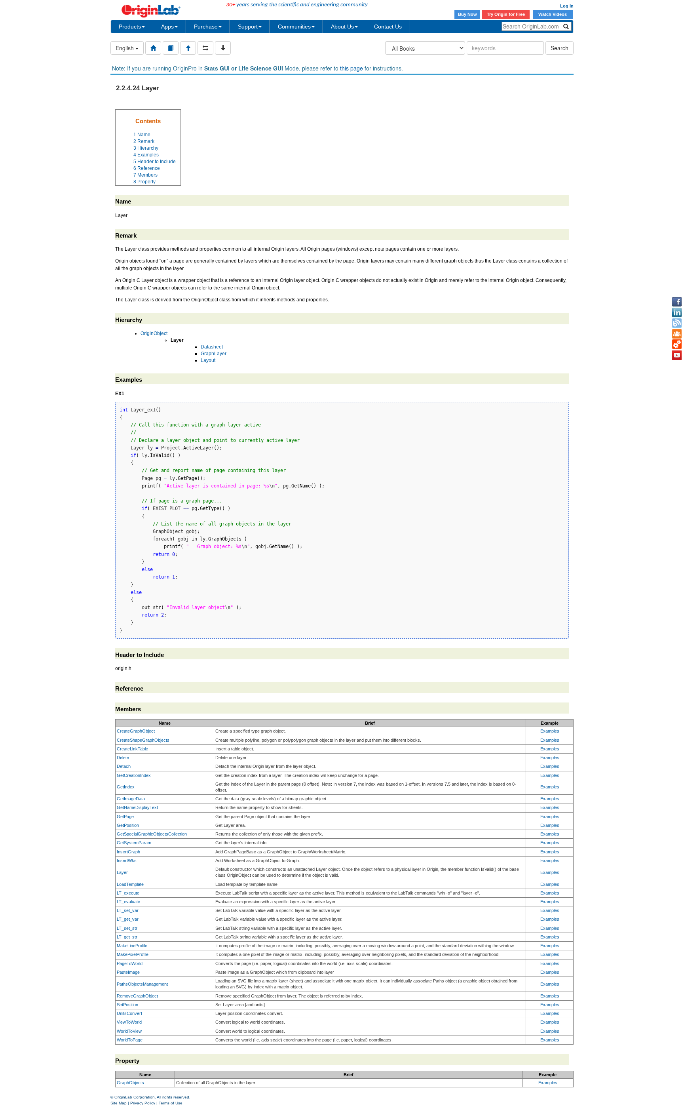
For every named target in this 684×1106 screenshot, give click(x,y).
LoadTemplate (130, 884)
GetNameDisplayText (137, 807)
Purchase (206, 26)
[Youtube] (677, 355)
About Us (342, 26)
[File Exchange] (677, 344)
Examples (549, 731)
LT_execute (128, 893)
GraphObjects (130, 1082)
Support (248, 26)
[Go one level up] (188, 48)
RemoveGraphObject (137, 996)
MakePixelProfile (132, 954)
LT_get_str (127, 937)
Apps (167, 26)
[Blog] (677, 323)
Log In (567, 6)
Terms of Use (170, 1103)
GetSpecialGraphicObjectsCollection (152, 834)
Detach (124, 766)
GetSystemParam (134, 842)
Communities (294, 26)
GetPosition (128, 825)
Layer (122, 872)
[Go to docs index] (153, 48)
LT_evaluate (128, 901)
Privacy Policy (142, 1103)
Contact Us (388, 26)
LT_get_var (128, 919)
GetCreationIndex (134, 775)
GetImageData (131, 798)
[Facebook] (677, 302)
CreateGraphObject (136, 731)
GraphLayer (213, 353)
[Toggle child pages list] (223, 48)
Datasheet (212, 347)
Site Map (118, 1103)
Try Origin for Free (506, 14)
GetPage (125, 816)
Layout (208, 360)
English (125, 48)
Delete (123, 757)
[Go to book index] (171, 48)
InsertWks (127, 860)
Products (130, 26)
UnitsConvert (129, 1013)
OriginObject (154, 333)
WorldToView (129, 1031)
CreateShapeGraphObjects (143, 740)
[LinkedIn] (677, 312)
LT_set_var (128, 910)
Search (559, 48)
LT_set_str (127, 928)
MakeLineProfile (132, 945)
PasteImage (128, 972)
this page (351, 68)
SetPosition (127, 1004)
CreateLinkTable (132, 748)
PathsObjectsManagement (142, 984)
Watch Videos (553, 14)
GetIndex (126, 786)
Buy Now (467, 14)
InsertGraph (128, 851)
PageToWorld (129, 963)
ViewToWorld (129, 1022)
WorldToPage (129, 1039)
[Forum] (677, 334)
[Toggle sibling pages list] (205, 48)
